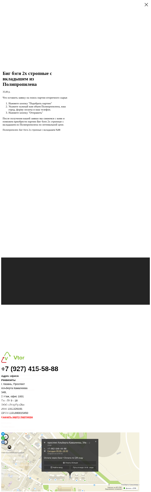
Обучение (6, 401)
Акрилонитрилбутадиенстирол (18, 430)
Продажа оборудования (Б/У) (17, 476)
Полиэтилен (7, 412)
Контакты (6, 423)
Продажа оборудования (14, 457)
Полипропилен (9, 419)
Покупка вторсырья (12, 450)
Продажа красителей (12, 468)
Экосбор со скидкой (12, 461)
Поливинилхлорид (11, 404)
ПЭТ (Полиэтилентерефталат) (18, 390)
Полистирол (7, 426)
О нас (4, 415)
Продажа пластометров (14, 472)
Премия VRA (8, 408)
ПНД (3, 397)
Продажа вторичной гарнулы (17, 465)
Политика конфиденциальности (16, 378)
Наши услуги (8, 393)
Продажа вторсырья (12, 454)
